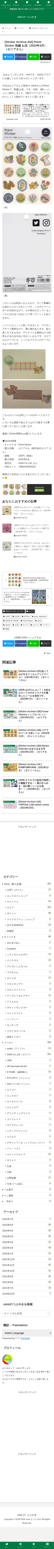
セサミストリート (29, 989)
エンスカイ (29, 1095)
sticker (7, 625)
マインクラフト (29, 1013)
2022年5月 (26, 1230)
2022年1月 (26, 1253)
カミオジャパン (29, 1101)
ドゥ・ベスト (29, 1148)
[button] (48, 1313)
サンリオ (29, 978)
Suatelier (29, 948)
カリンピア (29, 1107)
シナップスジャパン (29, 1130)
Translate (25, 1338)
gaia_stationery (40, 617)
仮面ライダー (29, 1036)
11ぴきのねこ (29, 942)
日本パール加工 (29, 1183)
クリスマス (29, 960)
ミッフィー (29, 1019)
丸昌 (29, 1166)
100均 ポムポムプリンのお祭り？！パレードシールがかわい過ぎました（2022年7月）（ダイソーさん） (32, 510)
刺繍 (7, 629)
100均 (17, 617)
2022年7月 (26, 1219)
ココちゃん (29, 972)
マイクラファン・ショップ (29, 919)
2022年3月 (26, 1242)
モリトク (29, 1160)
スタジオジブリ (29, 983)
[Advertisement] (27, 849)
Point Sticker (28, 621)
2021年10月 (26, 1271)
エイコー (29, 1089)
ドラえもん (29, 1001)
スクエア (29, 1136)
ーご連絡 (27, 1195)
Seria (39, 621)
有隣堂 (29, 931)
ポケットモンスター (29, 1007)
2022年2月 (26, 1247)
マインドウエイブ (29, 1154)
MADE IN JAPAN (11, 621)
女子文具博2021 (29, 925)
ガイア (25, 625)
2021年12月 (26, 1259)
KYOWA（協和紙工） (29, 1072)
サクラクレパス (29, 1125)
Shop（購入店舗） (27, 884)
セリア (31, 611)
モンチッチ (29, 1025)
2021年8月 (26, 1282)
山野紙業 (29, 1177)
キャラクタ (27, 936)
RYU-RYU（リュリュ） (29, 1077)
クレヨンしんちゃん (29, 966)
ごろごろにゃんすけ (29, 954)
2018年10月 (26, 1293)
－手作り (27, 1201)
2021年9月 (26, 1276)
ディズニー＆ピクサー (29, 995)
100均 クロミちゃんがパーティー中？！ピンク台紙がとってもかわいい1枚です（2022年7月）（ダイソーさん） (32, 528)
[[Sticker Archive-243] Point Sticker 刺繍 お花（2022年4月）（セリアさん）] (33, 894)
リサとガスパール (29, 1030)
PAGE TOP (49, 1500)
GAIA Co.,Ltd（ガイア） (14, 611)
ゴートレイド (29, 1119)
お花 (16, 625)
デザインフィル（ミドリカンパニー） (29, 1142)
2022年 (27, 617)
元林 (29, 1172)
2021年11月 (26, 1265)
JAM (29, 1060)
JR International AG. (29, 1066)
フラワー (45, 625)
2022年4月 (26, 1236)
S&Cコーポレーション (29, 1083)
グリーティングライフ (29, 1113)
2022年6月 (26, 1225)
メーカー (27, 1042)
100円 (7, 617)
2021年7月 (26, 1288)
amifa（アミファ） (29, 1048)
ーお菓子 (27, 1189)
